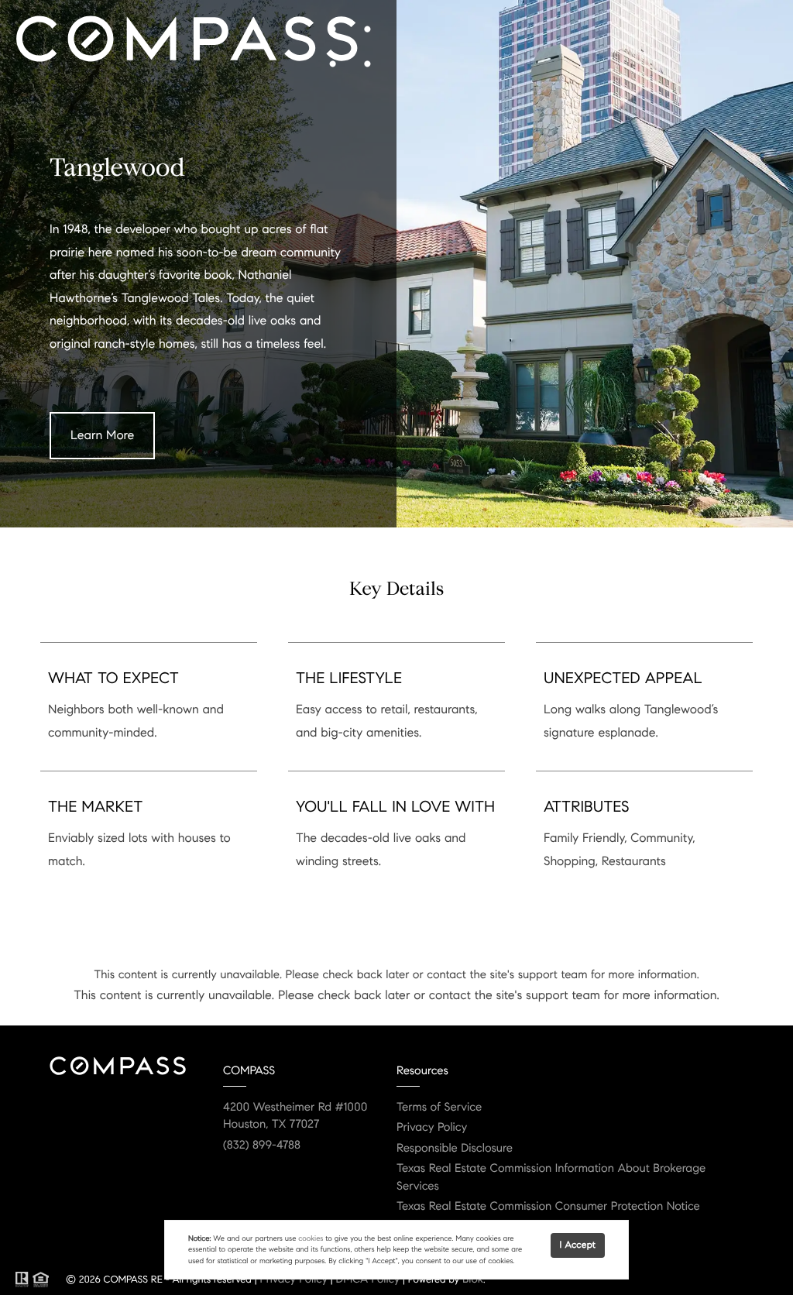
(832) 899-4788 (261, 1145)
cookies (310, 1238)
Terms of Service (439, 1108)
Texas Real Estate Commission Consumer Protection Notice (548, 1207)
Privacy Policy (431, 1128)
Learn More (102, 435)
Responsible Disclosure (454, 1149)
